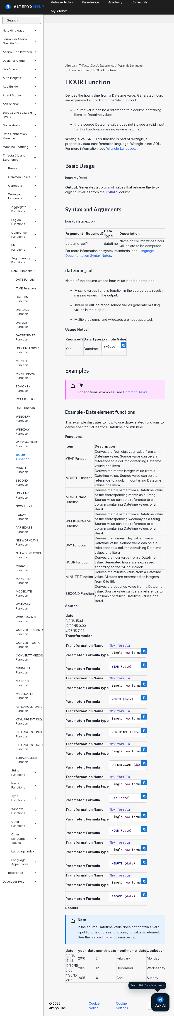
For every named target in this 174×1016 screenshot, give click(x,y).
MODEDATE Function (24, 593)
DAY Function (25, 408)
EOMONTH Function (23, 388)
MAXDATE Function (23, 581)
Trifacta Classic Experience (14, 157)
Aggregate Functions (18, 209)
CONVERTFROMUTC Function (28, 632)
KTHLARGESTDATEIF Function (28, 747)
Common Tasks (19, 177)
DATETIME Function (23, 299)
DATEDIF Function (22, 324)
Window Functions (18, 811)
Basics (12, 168)
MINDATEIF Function (23, 670)
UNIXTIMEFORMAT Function (28, 350)
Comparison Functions (20, 234)
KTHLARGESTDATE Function (28, 708)
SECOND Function (22, 482)
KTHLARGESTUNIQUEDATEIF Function (28, 734)
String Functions (18, 772)
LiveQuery (10, 69)
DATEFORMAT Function (25, 337)
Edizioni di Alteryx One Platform (15, 41)
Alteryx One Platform (17, 52)
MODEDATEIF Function (25, 696)
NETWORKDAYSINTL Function (28, 555)
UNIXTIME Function (22, 495)
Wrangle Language (15, 196)
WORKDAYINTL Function (26, 619)
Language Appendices (19, 862)
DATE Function (26, 279)
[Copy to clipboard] (123, 345)
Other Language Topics (18, 838)
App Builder (11, 86)
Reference (15, 872)
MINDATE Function (22, 568)
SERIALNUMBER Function (26, 760)
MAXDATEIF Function (24, 683)
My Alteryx (59, 11)
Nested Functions (18, 785)
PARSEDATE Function (24, 529)
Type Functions (18, 798)
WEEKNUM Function (23, 418)
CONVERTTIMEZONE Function (28, 657)
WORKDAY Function (23, 606)
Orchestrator (12, 125)
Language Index (22, 851)
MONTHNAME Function (25, 375)
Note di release (13, 30)
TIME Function (26, 288)
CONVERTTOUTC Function (28, 645)
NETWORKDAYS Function (27, 542)
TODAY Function (22, 517)
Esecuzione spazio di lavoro (18, 114)
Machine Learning (15, 147)
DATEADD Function (22, 312)
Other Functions (18, 823)
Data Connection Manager (15, 136)
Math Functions (18, 247)
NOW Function (26, 506)
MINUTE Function (22, 470)
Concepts (15, 185)
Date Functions (22, 271)
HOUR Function (22, 457)
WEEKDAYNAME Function (27, 444)
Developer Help (13, 881)
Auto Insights (12, 78)
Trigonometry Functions (20, 260)
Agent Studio (12, 95)
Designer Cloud (14, 60)
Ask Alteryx (11, 104)
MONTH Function (22, 363)
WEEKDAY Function (23, 431)
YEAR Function (26, 399)
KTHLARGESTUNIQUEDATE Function (28, 721)
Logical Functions (18, 222)
